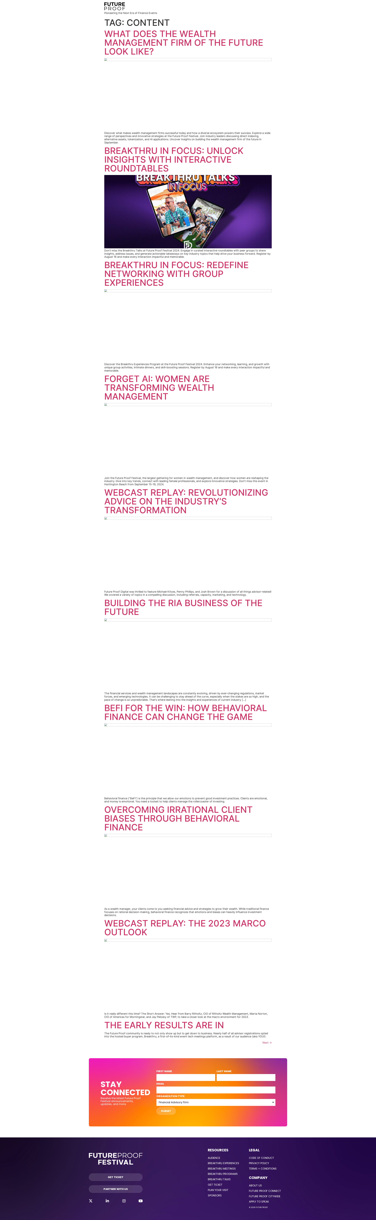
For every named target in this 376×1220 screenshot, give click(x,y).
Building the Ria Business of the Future (183, 607)
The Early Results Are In (164, 1025)
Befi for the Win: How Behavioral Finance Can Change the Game (185, 712)
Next (267, 1042)
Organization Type (170, 1096)
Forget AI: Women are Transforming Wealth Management (159, 387)
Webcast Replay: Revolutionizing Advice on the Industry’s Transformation (186, 501)
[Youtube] (140, 1200)
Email (160, 1083)
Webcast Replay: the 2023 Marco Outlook (185, 927)
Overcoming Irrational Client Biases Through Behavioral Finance (178, 818)
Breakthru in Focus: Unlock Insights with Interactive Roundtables (174, 159)
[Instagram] (124, 1200)
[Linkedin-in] (107, 1200)
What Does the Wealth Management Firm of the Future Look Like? (183, 42)
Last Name (224, 1071)
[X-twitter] (90, 1200)
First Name (164, 1071)
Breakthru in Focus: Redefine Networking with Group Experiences (176, 274)
